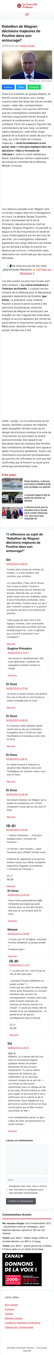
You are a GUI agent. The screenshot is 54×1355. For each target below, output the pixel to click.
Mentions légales (14, 1318)
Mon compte (11, 1304)
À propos (9, 1309)
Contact (9, 1313)
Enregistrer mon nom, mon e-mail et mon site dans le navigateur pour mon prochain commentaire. (28, 1189)
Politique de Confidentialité (19, 1327)
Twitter (21, 87)
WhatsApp (34, 87)
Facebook (8, 87)
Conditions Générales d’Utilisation (22, 1322)
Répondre (11, 644)
